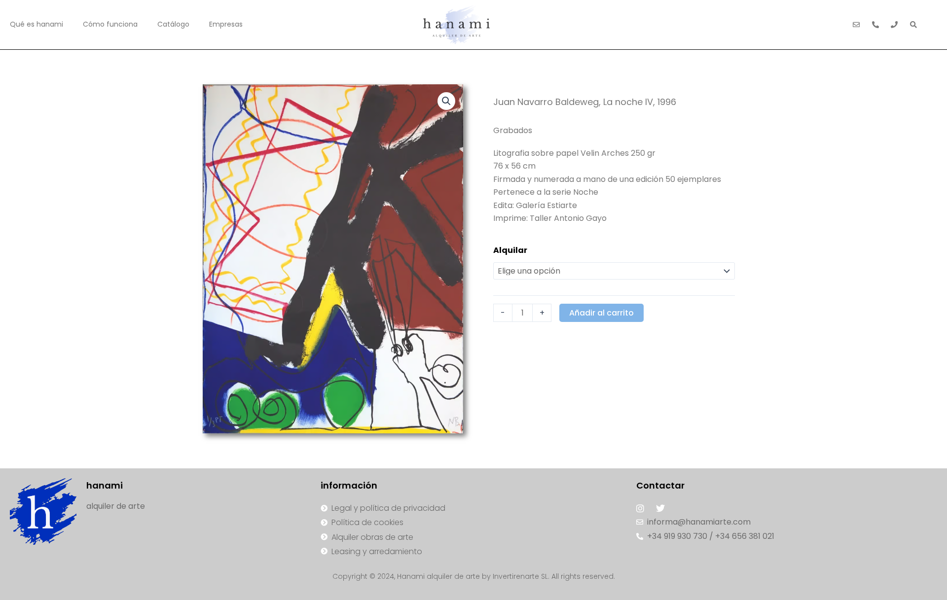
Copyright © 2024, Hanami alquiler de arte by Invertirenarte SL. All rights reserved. (473, 576)
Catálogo (173, 24)
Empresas (226, 24)
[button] (446, 101)
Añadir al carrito (601, 312)
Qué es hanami (36, 24)
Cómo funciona (110, 24)
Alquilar (510, 250)
